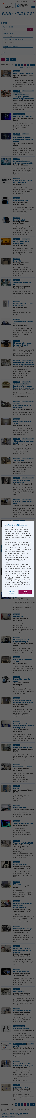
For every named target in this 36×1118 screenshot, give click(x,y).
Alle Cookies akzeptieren (25, 592)
